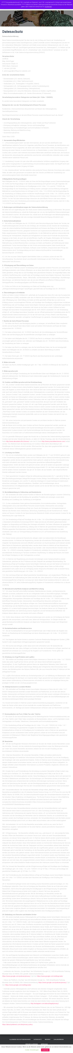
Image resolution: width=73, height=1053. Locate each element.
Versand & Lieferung (31, 1044)
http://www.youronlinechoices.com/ (53, 441)
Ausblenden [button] (48, 6)
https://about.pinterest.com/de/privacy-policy (17, 1024)
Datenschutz (38, 1039)
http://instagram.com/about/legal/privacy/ (45, 1003)
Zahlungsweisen (59, 1039)
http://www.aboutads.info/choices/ (17, 441)
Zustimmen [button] (45, 1050)
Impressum (44, 1044)
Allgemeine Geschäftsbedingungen (20, 1039)
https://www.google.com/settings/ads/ (50, 976)
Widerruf (47, 1039)
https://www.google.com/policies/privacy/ (16, 976)
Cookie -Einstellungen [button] (32, 1050)
